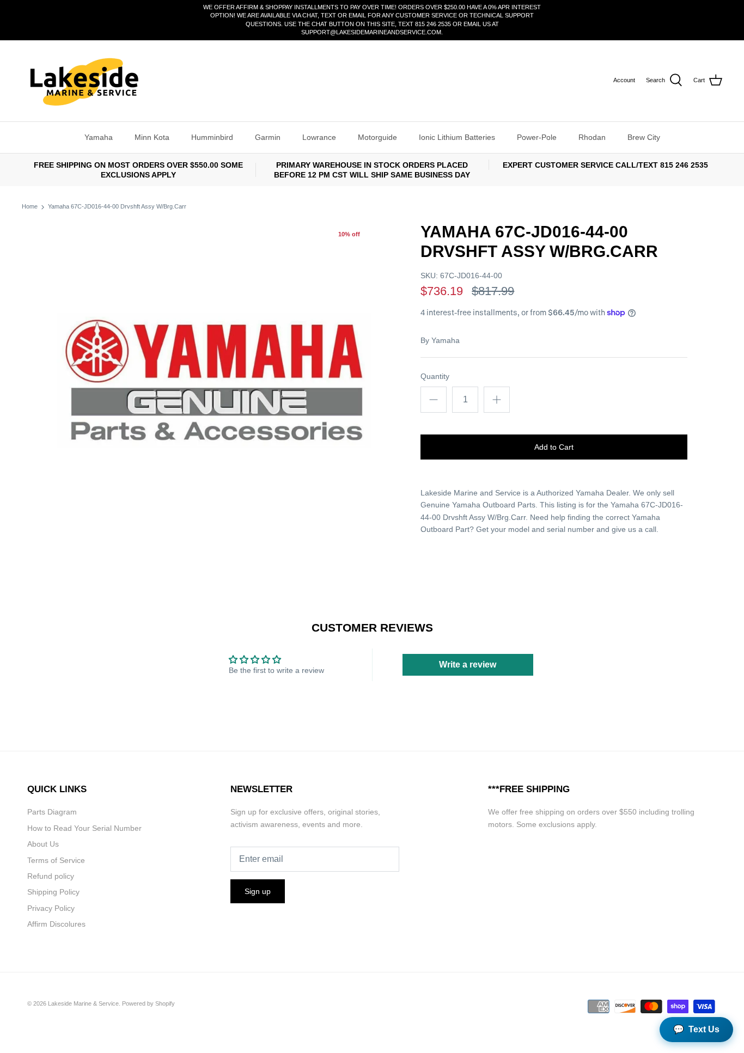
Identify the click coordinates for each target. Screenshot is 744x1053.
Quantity (434, 376)
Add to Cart (554, 447)
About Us (43, 844)
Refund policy (50, 876)
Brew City (643, 137)
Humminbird (212, 137)
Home (30, 207)
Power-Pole (537, 137)
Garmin (267, 137)
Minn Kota (152, 137)
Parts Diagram (52, 811)
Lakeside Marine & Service (83, 1003)
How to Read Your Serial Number (84, 828)
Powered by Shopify (148, 1003)
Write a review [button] (467, 664)
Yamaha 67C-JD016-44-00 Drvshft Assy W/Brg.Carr (117, 207)
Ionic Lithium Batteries (457, 137)
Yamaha (98, 137)
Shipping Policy (53, 891)
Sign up (258, 891)
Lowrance (319, 137)
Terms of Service (56, 860)
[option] (214, 379)
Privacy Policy (51, 908)
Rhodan (592, 137)
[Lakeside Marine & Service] (83, 81)
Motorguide (377, 137)
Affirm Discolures (56, 924)
